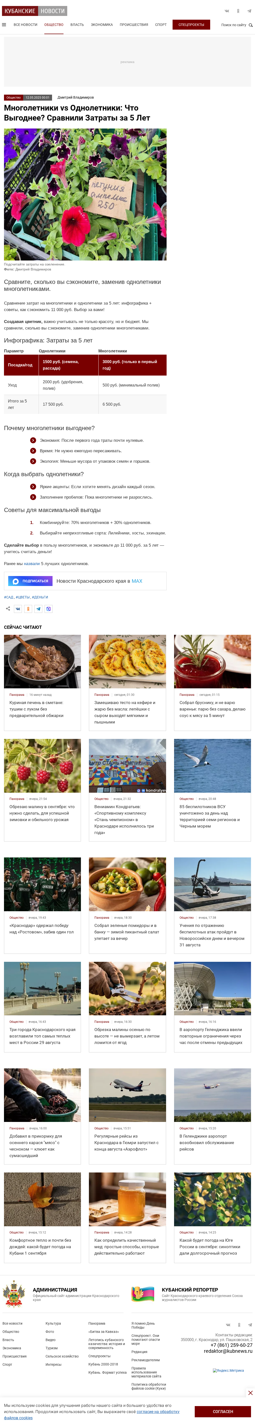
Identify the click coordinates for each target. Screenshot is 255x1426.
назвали (32, 563)
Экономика (102, 25)
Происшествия (134, 25)
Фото (50, 1332)
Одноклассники (238, 11)
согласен (223, 1411)
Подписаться (35, 581)
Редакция (139, 1352)
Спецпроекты (191, 25)
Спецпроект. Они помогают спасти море (145, 1340)
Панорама (96, 1323)
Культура (53, 1323)
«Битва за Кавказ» (103, 1332)
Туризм (52, 1348)
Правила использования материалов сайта (146, 1372)
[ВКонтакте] (18, 609)
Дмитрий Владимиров (76, 97)
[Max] (49, 609)
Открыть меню (4, 25)
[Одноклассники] (28, 609)
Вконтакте (227, 11)
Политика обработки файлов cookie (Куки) (148, 1386)
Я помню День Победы (143, 1325)
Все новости (25, 25)
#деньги (40, 597)
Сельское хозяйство (62, 1356)
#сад (8, 597)
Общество (54, 25)
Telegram (249, 11)
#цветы (23, 597)
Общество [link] (101, 799)
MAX (137, 581)
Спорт (161, 25)
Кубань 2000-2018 (103, 1364)
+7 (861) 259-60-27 (232, 1345)
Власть (77, 25)
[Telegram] (38, 609)
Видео (51, 1340)
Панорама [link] (16, 695)
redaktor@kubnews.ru (228, 1351)
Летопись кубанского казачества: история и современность (106, 1344)
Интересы (54, 1364)
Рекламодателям (145, 1360)
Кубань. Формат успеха (107, 1372)
